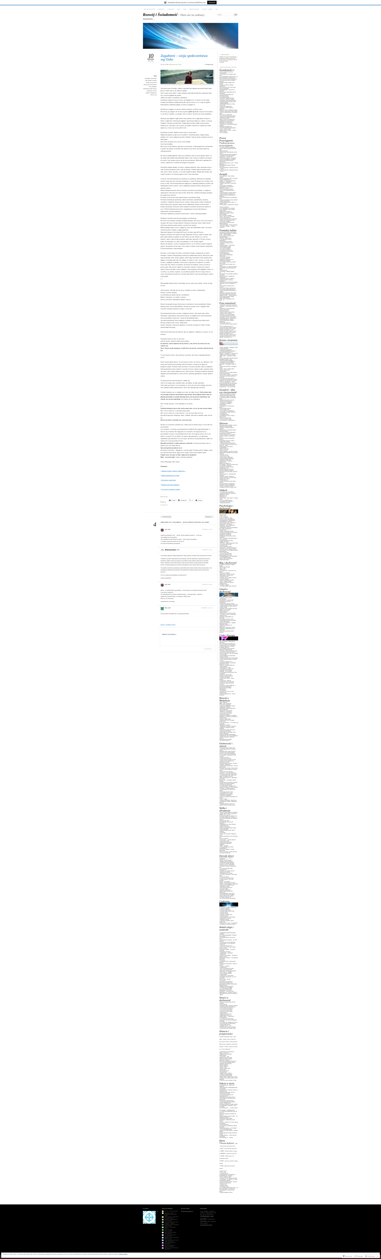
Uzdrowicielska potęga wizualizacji (228, 154)
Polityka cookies (123, 1254)
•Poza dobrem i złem (224, 820)
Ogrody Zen (223, 954)
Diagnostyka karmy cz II (226, 1015)
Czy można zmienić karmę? (227, 1018)
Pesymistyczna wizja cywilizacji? (228, 1027)
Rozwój (203, 1221)
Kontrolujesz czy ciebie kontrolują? (228, 266)
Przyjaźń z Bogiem (224, 584)
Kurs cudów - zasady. (225, 979)
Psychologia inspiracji (225, 557)
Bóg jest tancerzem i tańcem (227, 582)
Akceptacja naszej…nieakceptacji (228, 318)
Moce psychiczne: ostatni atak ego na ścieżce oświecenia (228, 852)
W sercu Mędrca (224, 1066)
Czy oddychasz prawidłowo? (227, 492)
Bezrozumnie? (223, 612)
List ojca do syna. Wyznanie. (227, 878)
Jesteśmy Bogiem (224, 578)
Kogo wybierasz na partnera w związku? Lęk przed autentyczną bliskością (227, 195)
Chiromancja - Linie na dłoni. (227, 975)
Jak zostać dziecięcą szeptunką (227, 898)
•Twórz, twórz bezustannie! (225, 558)
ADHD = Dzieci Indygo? (225, 860)
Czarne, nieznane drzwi (225, 419)
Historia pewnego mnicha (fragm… (172, 1225)
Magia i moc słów (224, 541)
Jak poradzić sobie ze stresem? (228, 522)
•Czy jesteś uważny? (224, 740)
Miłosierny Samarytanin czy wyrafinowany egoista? (226, 260)
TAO (221, 968)
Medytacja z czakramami (226, 710)
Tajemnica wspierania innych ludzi (228, 292)
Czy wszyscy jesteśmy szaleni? (170, 489)
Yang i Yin (222, 944)
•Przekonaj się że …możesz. (226, 1137)
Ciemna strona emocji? (225, 758)
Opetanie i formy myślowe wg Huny (228, 608)
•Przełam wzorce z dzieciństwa (226, 864)
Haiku (178, 9)
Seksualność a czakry (225, 667)
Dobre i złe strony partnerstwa (227, 220)
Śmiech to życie (224, 450)
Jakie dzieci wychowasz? (226, 887)
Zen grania (222, 980)
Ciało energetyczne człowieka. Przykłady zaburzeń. (227, 646)
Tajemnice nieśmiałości (225, 795)
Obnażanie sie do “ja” (225, 322)
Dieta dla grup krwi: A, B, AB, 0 (227, 440)
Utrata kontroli (223, 270)
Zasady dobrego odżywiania (227, 458)
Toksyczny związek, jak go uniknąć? (229, 199)
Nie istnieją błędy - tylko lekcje (227, 893)
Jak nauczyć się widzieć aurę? (227, 652)
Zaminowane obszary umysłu (227, 603)
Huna (184, 9)
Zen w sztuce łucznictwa (226, 969)
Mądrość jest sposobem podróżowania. (225, 1054)
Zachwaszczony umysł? (226, 597)
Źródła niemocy (224, 480)
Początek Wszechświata (226, 1075)
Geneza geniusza (224, 1124)
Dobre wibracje (223, 666)
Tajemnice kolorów (224, 919)
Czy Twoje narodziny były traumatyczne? (225, 869)
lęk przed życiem (152, 84)
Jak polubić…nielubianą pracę (227, 1110)
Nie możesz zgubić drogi (168, 480)
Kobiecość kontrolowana (226, 211)
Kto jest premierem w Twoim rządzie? (229, 787)
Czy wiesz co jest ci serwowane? (228, 614)
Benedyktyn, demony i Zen (226, 575)
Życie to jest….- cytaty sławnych (228, 839)
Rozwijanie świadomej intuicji (227, 98)
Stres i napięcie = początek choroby (228, 451)
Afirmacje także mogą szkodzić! (227, 751)
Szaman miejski (224, 1185)
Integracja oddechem (225, 502)
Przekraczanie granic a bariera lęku (228, 774)
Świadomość (153, 92)
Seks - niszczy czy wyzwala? (227, 216)
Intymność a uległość (225, 221)
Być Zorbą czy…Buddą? (226, 972)
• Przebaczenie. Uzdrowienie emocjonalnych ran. (226, 252)
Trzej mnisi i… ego (224, 1056)
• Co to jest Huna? (223, 1173)
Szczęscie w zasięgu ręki (226, 402)
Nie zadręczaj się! (224, 310)
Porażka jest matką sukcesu (227, 1100)
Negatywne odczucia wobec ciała (228, 487)
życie (155, 94)
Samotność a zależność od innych (228, 304)
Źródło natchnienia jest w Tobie (170, 475)
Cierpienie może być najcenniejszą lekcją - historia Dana (228, 373)
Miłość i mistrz (223, 1067)
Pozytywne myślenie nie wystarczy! (228, 532)
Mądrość (222, 844)
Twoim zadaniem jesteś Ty (226, 326)
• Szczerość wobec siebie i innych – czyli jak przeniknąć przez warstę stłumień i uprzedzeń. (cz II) (228, 332)
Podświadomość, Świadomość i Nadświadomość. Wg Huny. (227, 521)
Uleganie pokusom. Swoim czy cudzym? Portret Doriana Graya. (227, 804)
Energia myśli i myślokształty (227, 681)
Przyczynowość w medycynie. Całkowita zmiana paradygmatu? (227, 484)
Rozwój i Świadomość (160, 14)
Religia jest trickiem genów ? (227, 986)
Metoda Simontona (224, 559)
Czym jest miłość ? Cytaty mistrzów (228, 224)
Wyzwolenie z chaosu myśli (226, 600)
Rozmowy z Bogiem (225, 572)
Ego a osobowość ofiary (226, 546)
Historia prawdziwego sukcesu (227, 1092)
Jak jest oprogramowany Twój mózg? (229, 604)
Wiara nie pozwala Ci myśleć (227, 580)
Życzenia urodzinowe (170, 1222)
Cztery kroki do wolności (226, 313)
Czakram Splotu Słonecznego (227, 911)
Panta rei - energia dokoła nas (227, 665)
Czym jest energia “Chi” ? (226, 661)
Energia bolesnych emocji (226, 793)
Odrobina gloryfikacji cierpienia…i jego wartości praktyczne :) (227, 351)
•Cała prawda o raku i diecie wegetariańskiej (226, 447)
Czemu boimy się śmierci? (226, 1008)
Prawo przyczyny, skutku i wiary (228, 1028)
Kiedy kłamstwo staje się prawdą (228, 620)
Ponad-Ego (222, 832)
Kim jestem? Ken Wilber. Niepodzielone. (225, 688)
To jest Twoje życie (224, 409)
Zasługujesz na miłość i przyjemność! (225, 404)
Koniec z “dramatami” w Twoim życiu (229, 353)
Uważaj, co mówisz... (225, 966)
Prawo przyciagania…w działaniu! (228, 158)
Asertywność (223, 529)
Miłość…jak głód (224, 845)
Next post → (209, 516)
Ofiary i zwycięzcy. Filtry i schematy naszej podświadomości (228, 179)
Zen (201, 1223)
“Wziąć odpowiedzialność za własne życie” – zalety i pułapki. (228, 234)
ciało (146, 80)
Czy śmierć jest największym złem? (228, 1022)
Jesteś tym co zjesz (225, 456)
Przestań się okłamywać (226, 784)
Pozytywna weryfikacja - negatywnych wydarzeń (225, 534)
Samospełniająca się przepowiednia (228, 556)
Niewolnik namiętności (225, 889)
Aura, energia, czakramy (207, 1211)
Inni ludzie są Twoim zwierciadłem (228, 232)
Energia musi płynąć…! (225, 677)
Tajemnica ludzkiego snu (226, 625)
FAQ (217, 9)
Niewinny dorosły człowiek (226, 861)
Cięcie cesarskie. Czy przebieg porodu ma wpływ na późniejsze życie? (227, 436)
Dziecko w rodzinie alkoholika (227, 863)
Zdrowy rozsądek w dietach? (227, 485)
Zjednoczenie (223, 615)
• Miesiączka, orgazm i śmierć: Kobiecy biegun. (226, 213)
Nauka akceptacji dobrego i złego (228, 827)
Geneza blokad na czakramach (227, 655)
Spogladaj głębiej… (224, 102)
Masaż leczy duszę (224, 478)
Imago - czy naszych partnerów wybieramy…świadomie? (227, 181)
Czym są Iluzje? (224, 132)
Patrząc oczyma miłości (226, 401)
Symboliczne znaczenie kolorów (228, 924)
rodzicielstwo (211, 1219)
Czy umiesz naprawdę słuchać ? (228, 289)
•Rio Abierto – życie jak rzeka (226, 991)
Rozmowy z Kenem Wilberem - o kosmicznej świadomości (227, 686)
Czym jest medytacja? (225, 704)
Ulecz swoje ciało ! (224, 449)
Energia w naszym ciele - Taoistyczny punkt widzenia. (226, 675)
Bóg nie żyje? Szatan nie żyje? (227, 574)
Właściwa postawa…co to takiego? (228, 1128)
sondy (208, 1221)
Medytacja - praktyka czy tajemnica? (229, 716)
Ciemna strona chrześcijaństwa (227, 942)
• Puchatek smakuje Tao (225, 897)
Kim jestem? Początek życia (227, 885)
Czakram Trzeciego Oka (226, 914)
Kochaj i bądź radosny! (225, 408)
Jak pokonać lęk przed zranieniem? (228, 218)
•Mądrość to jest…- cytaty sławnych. (228, 295)
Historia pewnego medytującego (227, 734)
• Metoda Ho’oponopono (225, 1182)
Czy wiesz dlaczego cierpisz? (227, 378)
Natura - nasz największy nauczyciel (229, 884)
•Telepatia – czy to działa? (225, 671)
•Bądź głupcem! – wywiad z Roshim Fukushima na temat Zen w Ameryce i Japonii (228, 993)
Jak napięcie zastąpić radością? (228, 412)
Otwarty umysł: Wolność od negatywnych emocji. (226, 761)
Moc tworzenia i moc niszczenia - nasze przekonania (227, 88)
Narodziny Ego (223, 545)
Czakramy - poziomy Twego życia (228, 907)
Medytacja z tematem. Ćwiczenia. (228, 726)
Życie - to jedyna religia (225, 581)
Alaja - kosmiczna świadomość (227, 119)
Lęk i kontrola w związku (226, 215)
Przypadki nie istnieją (225, 951)
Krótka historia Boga (225, 567)
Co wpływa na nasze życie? (227, 619)
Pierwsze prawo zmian (225, 417)
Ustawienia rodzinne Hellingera (227, 361)
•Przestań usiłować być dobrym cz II (228, 815)
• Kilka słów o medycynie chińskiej (227, 970)
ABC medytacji (223, 702)
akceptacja (147, 78)
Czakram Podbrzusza (225, 909)
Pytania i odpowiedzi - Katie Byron (228, 800)
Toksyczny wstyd (224, 876)
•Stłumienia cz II (223, 495)
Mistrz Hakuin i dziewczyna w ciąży (228, 1076)
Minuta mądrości (224, 1064)
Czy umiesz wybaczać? (226, 250)
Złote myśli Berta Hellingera (226, 360)
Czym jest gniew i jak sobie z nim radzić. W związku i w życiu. (227, 776)
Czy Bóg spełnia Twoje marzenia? (228, 586)
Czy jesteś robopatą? (225, 257)
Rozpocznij (212, 2)
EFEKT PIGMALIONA (225, 1103)
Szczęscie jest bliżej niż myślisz (227, 394)
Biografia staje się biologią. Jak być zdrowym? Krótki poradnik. (228, 426)
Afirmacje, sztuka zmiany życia (227, 747)
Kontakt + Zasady (207, 9)
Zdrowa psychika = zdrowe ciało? (228, 477)
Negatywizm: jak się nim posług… (171, 1220)
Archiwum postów (149, 9)
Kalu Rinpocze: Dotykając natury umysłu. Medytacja (227, 732)
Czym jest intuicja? (224, 96)
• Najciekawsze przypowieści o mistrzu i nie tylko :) (226, 1052)
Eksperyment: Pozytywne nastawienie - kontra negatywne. (227, 524)
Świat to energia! (224, 656)
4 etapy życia (223, 967)
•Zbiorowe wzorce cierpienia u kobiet (228, 110)
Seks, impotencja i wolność (226, 189)
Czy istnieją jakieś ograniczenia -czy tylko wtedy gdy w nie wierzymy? (228, 77)
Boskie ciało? (223, 371)
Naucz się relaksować (225, 730)
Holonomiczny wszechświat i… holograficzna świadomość (227, 121)
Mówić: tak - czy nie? (225, 814)
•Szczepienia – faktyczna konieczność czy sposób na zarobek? (228, 465)
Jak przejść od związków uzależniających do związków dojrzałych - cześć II (226, 186)
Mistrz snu (222, 626)
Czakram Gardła (224, 913)
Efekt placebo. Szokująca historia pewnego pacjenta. (227, 430)
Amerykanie (153, 78)
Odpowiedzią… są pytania (226, 953)
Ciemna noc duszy (224, 757)
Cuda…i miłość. (224, 799)
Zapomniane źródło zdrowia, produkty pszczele (226, 467)
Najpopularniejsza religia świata (227, 384)
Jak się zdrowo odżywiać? (226, 457)
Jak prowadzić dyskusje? (226, 241)
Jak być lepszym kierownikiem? (227, 1101)
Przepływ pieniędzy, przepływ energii (228, 1104)
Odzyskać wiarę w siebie (226, 1118)
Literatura (170, 9)
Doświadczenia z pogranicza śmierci (229, 1005)
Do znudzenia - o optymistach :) (227, 420)
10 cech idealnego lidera (226, 1129)
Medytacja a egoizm (225, 714)
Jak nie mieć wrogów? (225, 247)
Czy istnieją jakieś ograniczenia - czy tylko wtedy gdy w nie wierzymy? (228, 1188)
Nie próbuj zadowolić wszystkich (228, 294)
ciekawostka (209, 1212)
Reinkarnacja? (223, 1012)
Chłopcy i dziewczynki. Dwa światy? (229, 111)
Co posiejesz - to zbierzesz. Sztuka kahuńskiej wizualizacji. (228, 1180)
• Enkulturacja (222, 598)
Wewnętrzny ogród (224, 886)
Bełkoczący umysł (224, 610)
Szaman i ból (223, 1184)
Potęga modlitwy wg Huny (226, 1192)
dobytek (150, 80)
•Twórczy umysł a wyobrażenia (226, 519)
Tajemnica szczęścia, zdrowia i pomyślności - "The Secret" (227, 156)
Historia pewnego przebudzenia (227, 1006)
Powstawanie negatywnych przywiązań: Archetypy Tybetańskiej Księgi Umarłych (228, 984)
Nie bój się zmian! (224, 414)
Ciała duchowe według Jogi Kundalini (229, 658)
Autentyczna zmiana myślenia (227, 783)
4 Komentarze (209, 64)
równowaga (146, 88)
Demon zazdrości (224, 207)
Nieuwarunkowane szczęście (227, 400)
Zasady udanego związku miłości (228, 192)
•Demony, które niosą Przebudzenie (228, 79)
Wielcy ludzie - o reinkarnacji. (227, 1016)
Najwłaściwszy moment (225, 1073)
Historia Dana (223, 1072)
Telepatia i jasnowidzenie (226, 670)
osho (150, 86)
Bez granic (222, 105)
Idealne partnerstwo (225, 201)
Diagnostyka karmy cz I (226, 1014)
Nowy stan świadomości (226, 106)
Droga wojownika (224, 829)
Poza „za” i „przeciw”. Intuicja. (227, 99)
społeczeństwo (152, 88)
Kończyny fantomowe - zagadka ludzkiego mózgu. (227, 623)
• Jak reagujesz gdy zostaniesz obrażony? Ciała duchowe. (227, 649)
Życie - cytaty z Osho (225, 129)
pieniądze (154, 86)
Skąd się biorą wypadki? (226, 349)
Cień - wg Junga (224, 516)
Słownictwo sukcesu (225, 1093)
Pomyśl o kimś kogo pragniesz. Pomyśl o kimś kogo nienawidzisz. (227, 753)
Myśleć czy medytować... (226, 711)
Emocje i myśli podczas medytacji (228, 715)
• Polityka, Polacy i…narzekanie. (227, 245)
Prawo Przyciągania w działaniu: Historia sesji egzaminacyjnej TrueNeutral (227, 160)
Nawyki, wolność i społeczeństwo (228, 549)
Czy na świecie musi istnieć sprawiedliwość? (226, 847)
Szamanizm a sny (224, 1186)
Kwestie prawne (194, 9)
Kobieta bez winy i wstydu (226, 873)
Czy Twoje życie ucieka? (226, 713)
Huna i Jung (223, 515)
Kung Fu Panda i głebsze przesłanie (228, 812)
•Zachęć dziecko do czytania (226, 895)
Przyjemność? (223, 413)
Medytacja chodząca (225, 707)
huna (204, 1214)
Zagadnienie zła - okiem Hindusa (228, 824)
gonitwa (148, 82)
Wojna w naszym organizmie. (227, 476)
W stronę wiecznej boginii (226, 987)
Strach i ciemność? (224, 309)
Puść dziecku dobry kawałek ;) (227, 894)
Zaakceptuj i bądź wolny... (226, 842)
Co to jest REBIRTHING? (226, 500)
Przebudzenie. (223, 1017)
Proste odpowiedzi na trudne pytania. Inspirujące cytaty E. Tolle (228, 359)
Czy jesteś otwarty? (225, 258)
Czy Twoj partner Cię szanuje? (227, 208)
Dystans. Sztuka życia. (225, 238)
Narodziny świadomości (226, 126)
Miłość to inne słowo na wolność (227, 354)
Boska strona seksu (225, 370)
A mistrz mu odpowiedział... (226, 1074)
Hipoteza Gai (223, 692)
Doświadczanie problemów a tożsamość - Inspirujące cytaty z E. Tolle (227, 364)
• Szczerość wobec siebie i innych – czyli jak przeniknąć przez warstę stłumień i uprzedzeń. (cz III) (228, 328)
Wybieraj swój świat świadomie (170, 485)
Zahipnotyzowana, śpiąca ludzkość (228, 606)
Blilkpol (166, 1227)
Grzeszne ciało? (224, 888)
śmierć (152, 94)
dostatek (154, 80)
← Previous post (166, 516)
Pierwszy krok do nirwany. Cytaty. (228, 1080)
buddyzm (202, 1212)
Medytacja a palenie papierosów (227, 708)
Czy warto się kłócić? (225, 248)
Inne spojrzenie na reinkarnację (227, 1023)
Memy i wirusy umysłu (225, 609)
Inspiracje (161, 9)
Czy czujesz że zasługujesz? (227, 410)
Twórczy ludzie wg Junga (226, 518)
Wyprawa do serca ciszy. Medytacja (229, 735)
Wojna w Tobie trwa (224, 826)
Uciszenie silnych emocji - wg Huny (228, 763)
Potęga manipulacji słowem (226, 540)
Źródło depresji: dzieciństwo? (227, 862)
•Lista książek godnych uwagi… (227, 296)
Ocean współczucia (225, 253)
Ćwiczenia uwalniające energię (227, 705)
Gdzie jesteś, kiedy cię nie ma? (227, 729)
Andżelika (167, 1224)
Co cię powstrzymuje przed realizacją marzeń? (226, 95)
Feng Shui (222, 960)
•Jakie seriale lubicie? (224, 297)
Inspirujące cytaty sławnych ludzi (228, 100)
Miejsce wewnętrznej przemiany (227, 882)
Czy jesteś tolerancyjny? (226, 544)
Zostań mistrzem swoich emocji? (228, 759)
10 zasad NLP (223, 539)
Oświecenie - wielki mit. (225, 680)
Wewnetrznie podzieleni (225, 843)
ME (167, 64)
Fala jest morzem (224, 576)
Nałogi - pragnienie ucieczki (226, 531)
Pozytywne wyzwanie (225, 526)
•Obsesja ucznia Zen (224, 1060)
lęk (151, 82)
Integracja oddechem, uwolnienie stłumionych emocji (227, 494)
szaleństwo (149, 90)
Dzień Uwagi (223, 717)
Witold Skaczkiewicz (170, 549)
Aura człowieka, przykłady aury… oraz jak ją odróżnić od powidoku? (227, 644)
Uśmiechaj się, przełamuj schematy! (228, 782)
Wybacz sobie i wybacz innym (227, 312)
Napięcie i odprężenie (225, 764)
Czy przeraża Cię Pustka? (226, 1009)
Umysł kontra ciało (224, 841)
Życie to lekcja (223, 1004)
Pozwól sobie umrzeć (225, 1024)
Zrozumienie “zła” (224, 825)
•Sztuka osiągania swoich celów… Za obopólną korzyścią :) (228, 1117)
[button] (187, 76)
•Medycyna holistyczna (225, 463)
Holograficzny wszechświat (226, 123)
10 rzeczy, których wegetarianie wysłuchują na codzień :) (227, 433)
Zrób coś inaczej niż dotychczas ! (228, 101)
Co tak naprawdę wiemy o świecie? (228, 659)
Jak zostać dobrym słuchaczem (228, 288)
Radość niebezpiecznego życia (227, 395)
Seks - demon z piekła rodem (227, 368)
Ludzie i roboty (223, 607)
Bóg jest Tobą (223, 583)
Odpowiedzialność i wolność (227, 319)
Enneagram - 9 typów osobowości (228, 547)
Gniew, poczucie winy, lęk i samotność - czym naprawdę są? (227, 772)
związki (205, 1223)
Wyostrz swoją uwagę (225, 719)
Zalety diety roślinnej (225, 441)
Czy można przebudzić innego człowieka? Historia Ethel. (227, 1063)
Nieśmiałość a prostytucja (226, 794)
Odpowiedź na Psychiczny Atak (227, 613)
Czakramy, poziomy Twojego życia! (228, 650)
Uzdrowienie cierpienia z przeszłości (229, 374)
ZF (165, 1234)
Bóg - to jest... (223, 568)
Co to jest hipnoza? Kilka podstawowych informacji (225, 554)
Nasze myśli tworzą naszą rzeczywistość (226, 72)
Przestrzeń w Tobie (224, 118)
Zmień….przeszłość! (225, 881)
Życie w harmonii (224, 838)
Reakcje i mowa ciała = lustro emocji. (229, 768)
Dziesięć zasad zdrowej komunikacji (229, 282)
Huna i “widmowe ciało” (225, 1176)
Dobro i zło (222, 569)
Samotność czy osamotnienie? (227, 308)
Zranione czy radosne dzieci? (227, 870)
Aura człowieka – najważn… (171, 1222)
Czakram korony (224, 915)
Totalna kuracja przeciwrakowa (227, 443)
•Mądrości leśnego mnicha (225, 1057)
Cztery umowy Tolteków (226, 973)
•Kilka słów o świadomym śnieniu (227, 627)
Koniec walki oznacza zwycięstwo (228, 813)
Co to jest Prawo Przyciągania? (227, 147)
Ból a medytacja (224, 709)
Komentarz (208, 649)
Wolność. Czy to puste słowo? (227, 314)
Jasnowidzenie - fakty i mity (226, 668)
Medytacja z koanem (225, 725)
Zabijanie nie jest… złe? (225, 1025)
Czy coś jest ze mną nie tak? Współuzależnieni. (226, 236)
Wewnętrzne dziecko (225, 872)
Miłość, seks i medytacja (225, 703)
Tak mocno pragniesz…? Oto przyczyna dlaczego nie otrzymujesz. (228, 382)
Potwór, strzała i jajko (225, 1068)
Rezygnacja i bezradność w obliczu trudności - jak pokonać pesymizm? (228, 380)
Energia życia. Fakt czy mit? (227, 691)
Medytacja (210, 1214)
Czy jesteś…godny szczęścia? (227, 396)
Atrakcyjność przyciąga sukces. (228, 1097)
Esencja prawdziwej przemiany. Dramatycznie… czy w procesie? (227, 386)
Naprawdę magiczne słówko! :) (227, 278)
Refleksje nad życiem (175, 64)
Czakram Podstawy (225, 908)
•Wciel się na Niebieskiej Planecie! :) (228, 1061)
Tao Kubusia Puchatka (228, 968)
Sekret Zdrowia (223, 150)
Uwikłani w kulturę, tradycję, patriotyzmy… (173, 471)
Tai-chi (221, 660)
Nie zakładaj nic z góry (225, 246)
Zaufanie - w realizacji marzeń (227, 788)
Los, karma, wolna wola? (226, 1010)
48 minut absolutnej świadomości (228, 127)
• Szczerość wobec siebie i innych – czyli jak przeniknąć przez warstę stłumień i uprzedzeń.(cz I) (228, 336)
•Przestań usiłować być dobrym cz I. (228, 817)
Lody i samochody (224, 552)
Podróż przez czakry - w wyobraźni (228, 923)
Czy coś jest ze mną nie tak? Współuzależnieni (226, 223)
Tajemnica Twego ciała (225, 459)
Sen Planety (223, 690)
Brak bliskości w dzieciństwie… (170, 1243)
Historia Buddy (223, 974)
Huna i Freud (223, 514)
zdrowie (213, 1221)
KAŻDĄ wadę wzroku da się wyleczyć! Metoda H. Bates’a (226, 470)
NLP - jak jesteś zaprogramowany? (228, 538)
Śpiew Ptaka (223, 1069)
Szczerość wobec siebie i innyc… (172, 1240)
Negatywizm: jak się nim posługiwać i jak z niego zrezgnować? (228, 528)
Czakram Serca (224, 912)
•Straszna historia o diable (225, 1058)
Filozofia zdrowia (224, 455)
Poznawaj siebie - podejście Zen (228, 786)
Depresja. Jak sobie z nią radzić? (228, 316)
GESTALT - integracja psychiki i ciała (229, 543)
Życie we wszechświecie (226, 981)
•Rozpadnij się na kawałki (225, 739)
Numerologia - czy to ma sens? (227, 943)
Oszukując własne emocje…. (227, 791)
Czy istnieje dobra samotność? (227, 315)
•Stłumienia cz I (223, 496)
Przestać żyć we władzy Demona (228, 577)
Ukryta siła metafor (224, 621)
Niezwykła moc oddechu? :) (226, 501)
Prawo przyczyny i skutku (226, 1011)
